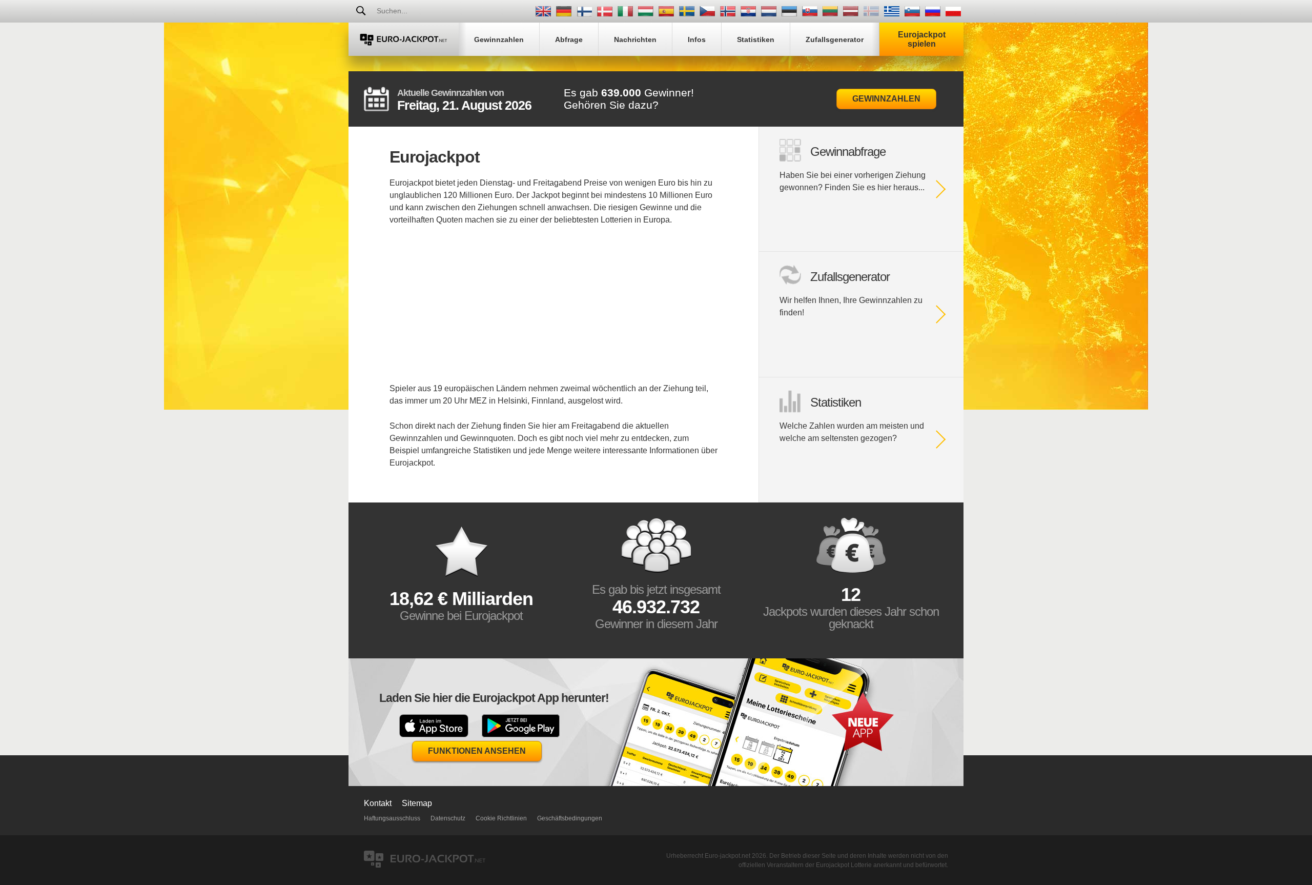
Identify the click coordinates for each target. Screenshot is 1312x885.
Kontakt (378, 803)
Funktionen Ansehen (477, 751)
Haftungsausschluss (392, 818)
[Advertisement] (553, 311)
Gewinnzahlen (886, 98)
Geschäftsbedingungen (569, 818)
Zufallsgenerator (850, 277)
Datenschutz (447, 818)
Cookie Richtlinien (501, 818)
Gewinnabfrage (848, 151)
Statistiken (835, 402)
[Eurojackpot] (403, 39)
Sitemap (417, 803)
